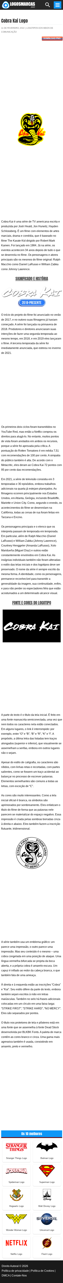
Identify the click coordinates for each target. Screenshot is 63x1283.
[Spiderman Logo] (16, 1170)
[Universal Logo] (47, 1218)
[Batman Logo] (47, 1146)
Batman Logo (46, 1158)
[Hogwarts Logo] (16, 1194)
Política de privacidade (15, 1270)
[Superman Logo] (47, 1170)
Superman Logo (47, 1182)
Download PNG (52, 38)
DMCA (6, 1275)
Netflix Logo (16, 1254)
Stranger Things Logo (16, 1158)
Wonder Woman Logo (16, 1230)
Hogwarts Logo (16, 1206)
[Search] (47, 6)
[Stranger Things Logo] (16, 1146)
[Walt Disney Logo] (47, 1194)
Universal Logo (47, 1230)
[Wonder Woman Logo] (16, 1218)
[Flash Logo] (47, 1242)
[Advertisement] (31, 77)
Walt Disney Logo (46, 1206)
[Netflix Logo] (16, 1242)
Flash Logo (46, 1254)
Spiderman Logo (16, 1182)
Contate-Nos (19, 1275)
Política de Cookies (42, 1270)
